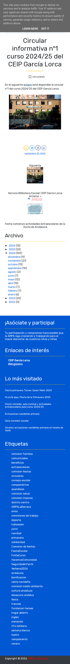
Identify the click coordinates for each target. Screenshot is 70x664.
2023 (12, 298)
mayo (11, 279)
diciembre (14, 256)
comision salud (20, 493)
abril (11, 283)
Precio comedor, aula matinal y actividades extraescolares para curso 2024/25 (28, 405)
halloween (17, 524)
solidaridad (18, 542)
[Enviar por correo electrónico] (26, 147)
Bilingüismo (15, 364)
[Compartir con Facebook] (38, 147)
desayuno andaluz (22, 595)
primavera (17, 537)
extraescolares (20, 467)
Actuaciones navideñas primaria (22, 414)
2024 (12, 253)
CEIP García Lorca (19, 360)
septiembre (15, 268)
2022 (12, 302)
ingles (15, 617)
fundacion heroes (22, 608)
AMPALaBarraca (21, 506)
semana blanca (20, 630)
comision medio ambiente (27, 586)
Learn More (30, 28)
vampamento (19, 639)
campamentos (20, 484)
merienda (17, 621)
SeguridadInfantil (22, 564)
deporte (16, 520)
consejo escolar (20, 480)
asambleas (17, 489)
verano (15, 643)
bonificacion (18, 577)
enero (12, 294)
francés (16, 603)
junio (11, 275)
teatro (15, 634)
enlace (28, 84)
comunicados (19, 458)
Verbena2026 (19, 568)
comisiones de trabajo (24, 515)
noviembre (14, 260)
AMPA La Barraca (38, 658)
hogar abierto (19, 612)
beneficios (17, 462)
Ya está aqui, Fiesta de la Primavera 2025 (27, 397)
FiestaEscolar (19, 551)
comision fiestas (21, 471)
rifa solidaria (19, 626)
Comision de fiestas (23, 546)
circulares (39, 76)
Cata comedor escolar (17, 420)
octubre (13, 264)
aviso (14, 511)
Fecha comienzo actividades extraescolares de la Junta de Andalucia (35, 225)
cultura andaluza (21, 590)
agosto (12, 271)
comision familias (22, 453)
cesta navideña (20, 581)
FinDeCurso (18, 555)
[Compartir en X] (32, 147)
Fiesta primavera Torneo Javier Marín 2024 (28, 390)
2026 (12, 245)
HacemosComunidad (24, 559)
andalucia (17, 573)
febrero (13, 290)
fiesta (14, 599)
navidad (16, 533)
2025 (12, 249)
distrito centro (20, 502)
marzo (12, 287)
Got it (45, 28)
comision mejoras (22, 498)
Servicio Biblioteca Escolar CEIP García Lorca (35, 193)
